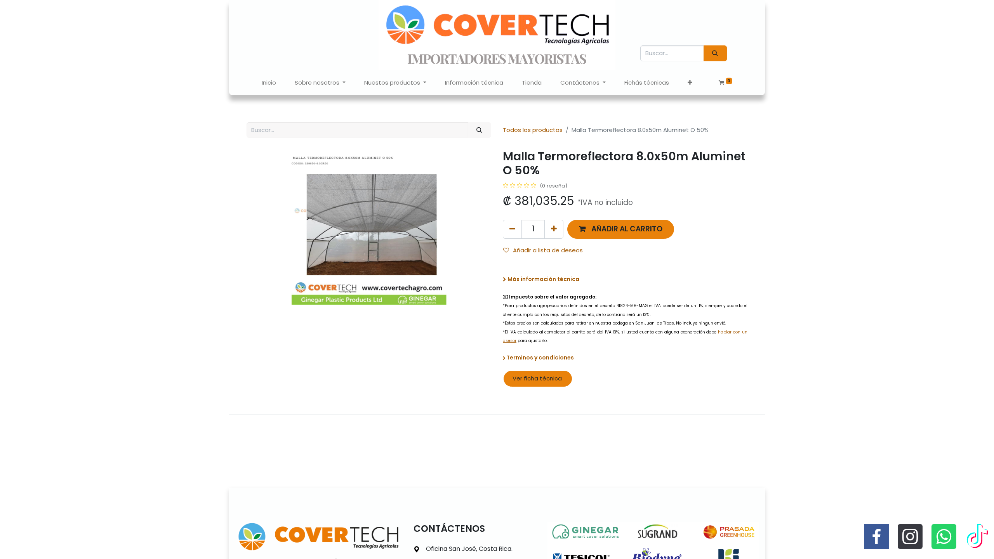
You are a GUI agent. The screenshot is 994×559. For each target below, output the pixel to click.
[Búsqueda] (715, 53)
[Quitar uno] (512, 229)
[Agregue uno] (553, 229)
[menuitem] (268, 82)
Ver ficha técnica (538, 378)
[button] (690, 82)
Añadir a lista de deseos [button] (548, 250)
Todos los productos (533, 130)
